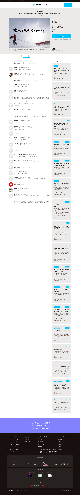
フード (17, 449)
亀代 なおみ (16, 194)
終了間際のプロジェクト (29, 443)
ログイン (60, 5)
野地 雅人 (16, 109)
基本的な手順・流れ (41, 441)
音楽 (16, 441)
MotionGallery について (68, 0)
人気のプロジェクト (28, 439)
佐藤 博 (15, 78)
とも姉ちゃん (16, 183)
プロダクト (18, 444)
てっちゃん (16, 171)
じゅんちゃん (16, 143)
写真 (9, 441)
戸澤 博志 (16, 120)
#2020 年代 (60, 439)
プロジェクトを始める (23, 5)
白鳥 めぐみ (16, 73)
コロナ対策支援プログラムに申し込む (45, 452)
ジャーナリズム (11, 451)
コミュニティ (11, 444)
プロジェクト (11, 55)
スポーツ (44, 15)
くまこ (15, 95)
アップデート (18, 55)
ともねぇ (16, 188)
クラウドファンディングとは (43, 439)
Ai (14, 115)
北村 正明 (16, 166)
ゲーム (17, 443)
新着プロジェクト (28, 441)
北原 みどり (16, 62)
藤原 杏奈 (16, 126)
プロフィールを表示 (62, 51)
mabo (15, 132)
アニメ (10, 443)
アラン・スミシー (17, 149)
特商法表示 (60, 449)
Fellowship (40, 446)
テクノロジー (11, 447)
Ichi (15, 90)
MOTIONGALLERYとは (62, 438)
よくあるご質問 (60, 441)
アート (17, 439)
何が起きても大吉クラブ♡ (19, 154)
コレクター (26, 55)
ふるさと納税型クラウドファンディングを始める (46, 449)
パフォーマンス (18, 447)
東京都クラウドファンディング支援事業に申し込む (46, 451)
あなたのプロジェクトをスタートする (40, 428)
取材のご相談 (60, 444)
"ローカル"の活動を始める (42, 447)
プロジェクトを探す (12, 5)
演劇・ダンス (11, 446)
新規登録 (68, 5)
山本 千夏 (16, 177)
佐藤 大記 (16, 137)
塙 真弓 (15, 200)
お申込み (39, 438)
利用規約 (59, 446)
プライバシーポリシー (62, 447)
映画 (9, 439)
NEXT (33, 208)
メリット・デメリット (42, 444)
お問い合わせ (60, 443)
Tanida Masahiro (17, 103)
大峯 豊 (15, 67)
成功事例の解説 (41, 443)
